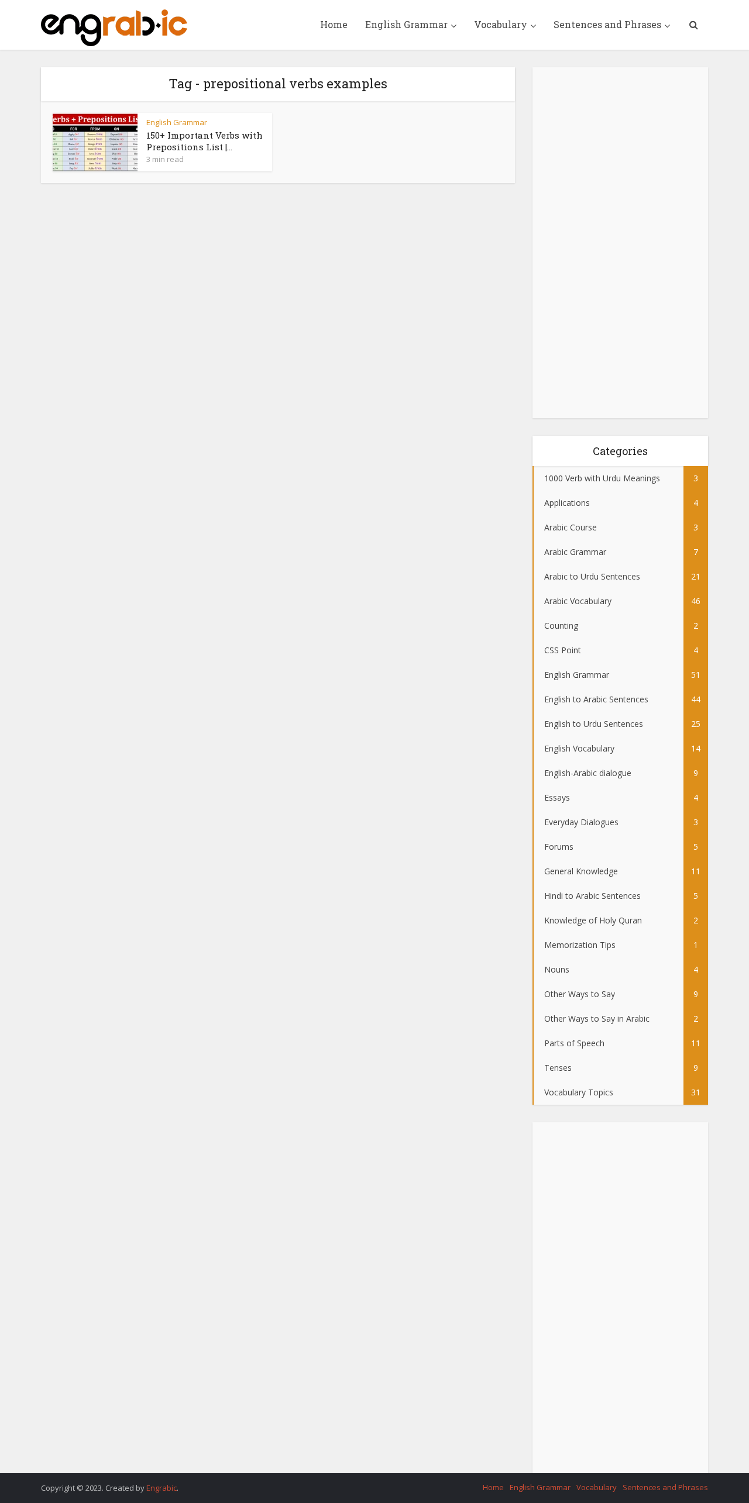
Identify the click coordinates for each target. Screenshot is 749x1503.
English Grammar (406, 24)
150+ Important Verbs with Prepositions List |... (204, 141)
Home (334, 24)
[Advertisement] (620, 242)
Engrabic (161, 1488)
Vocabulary (500, 24)
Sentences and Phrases (607, 24)
